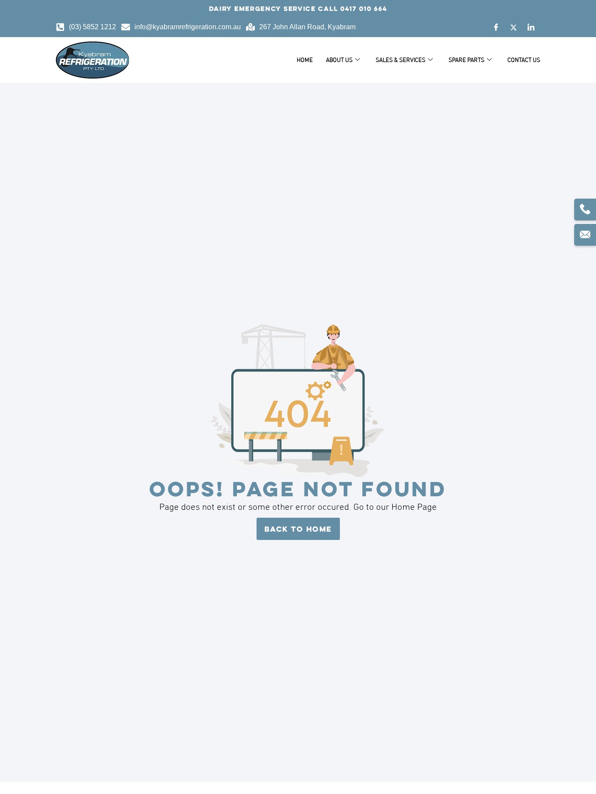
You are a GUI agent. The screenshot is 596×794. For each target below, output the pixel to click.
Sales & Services (400, 59)
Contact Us (523, 59)
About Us (339, 59)
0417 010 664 (363, 8)
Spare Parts (466, 59)
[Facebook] (496, 27)
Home (305, 59)
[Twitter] (513, 27)
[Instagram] (531, 27)
